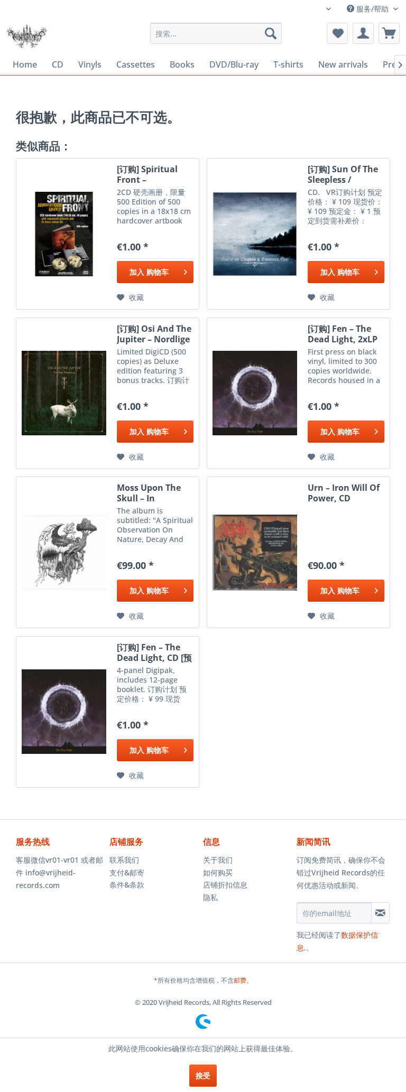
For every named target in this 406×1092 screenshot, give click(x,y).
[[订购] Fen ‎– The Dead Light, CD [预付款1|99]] (64, 712)
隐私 (210, 897)
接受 (203, 1075)
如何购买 (218, 872)
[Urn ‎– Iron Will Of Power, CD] (255, 552)
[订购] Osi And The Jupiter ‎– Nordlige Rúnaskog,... (154, 333)
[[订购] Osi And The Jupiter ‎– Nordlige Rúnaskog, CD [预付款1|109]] (64, 393)
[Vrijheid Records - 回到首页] (26, 36)
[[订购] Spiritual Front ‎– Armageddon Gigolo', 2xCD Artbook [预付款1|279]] (64, 234)
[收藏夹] (337, 33)
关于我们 (218, 860)
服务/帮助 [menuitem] (372, 9)
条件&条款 (126, 885)
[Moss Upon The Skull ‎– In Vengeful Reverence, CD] (64, 552)
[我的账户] (363, 33)
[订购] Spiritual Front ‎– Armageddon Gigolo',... (147, 174)
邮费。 (243, 980)
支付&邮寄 (126, 872)
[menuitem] (216, 33)
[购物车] (389, 33)
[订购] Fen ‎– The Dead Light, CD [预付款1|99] (154, 652)
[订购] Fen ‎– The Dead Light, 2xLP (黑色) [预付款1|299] (342, 333)
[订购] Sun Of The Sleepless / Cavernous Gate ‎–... (343, 174)
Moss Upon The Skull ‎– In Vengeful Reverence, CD (149, 492)
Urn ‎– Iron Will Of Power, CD (344, 492)
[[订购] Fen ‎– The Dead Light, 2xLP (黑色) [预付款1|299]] (255, 393)
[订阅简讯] (380, 912)
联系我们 (124, 860)
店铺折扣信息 (225, 885)
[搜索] (271, 33)
